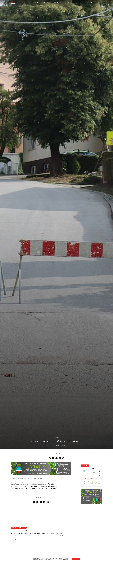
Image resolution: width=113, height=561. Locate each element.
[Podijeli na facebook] (50, 458)
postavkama (65, 559)
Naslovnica (13, 478)
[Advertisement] (41, 515)
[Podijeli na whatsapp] (60, 458)
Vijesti (56, 437)
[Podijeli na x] (53, 458)
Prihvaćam (76, 559)
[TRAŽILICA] (91, 2)
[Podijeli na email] (56, 458)
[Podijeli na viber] (63, 458)
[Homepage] (13, 3)
